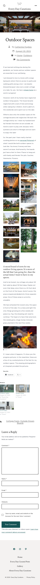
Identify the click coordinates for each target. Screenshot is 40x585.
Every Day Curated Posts (20, 561)
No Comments (23, 59)
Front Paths (3, 410)
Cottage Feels (12, 421)
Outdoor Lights (4, 393)
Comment (5, 446)
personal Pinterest (27, 140)
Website (5, 502)
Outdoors (27, 55)
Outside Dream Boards (25, 422)
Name (4, 479)
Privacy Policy (31, 577)
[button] (3, 349)
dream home (28, 90)
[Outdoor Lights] (7, 388)
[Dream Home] (23, 388)
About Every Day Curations (20, 570)
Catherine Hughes (23, 47)
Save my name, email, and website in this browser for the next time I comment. (19, 515)
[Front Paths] (7, 406)
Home (19, 55)
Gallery (20, 566)
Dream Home (20, 393)
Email (4, 490)
